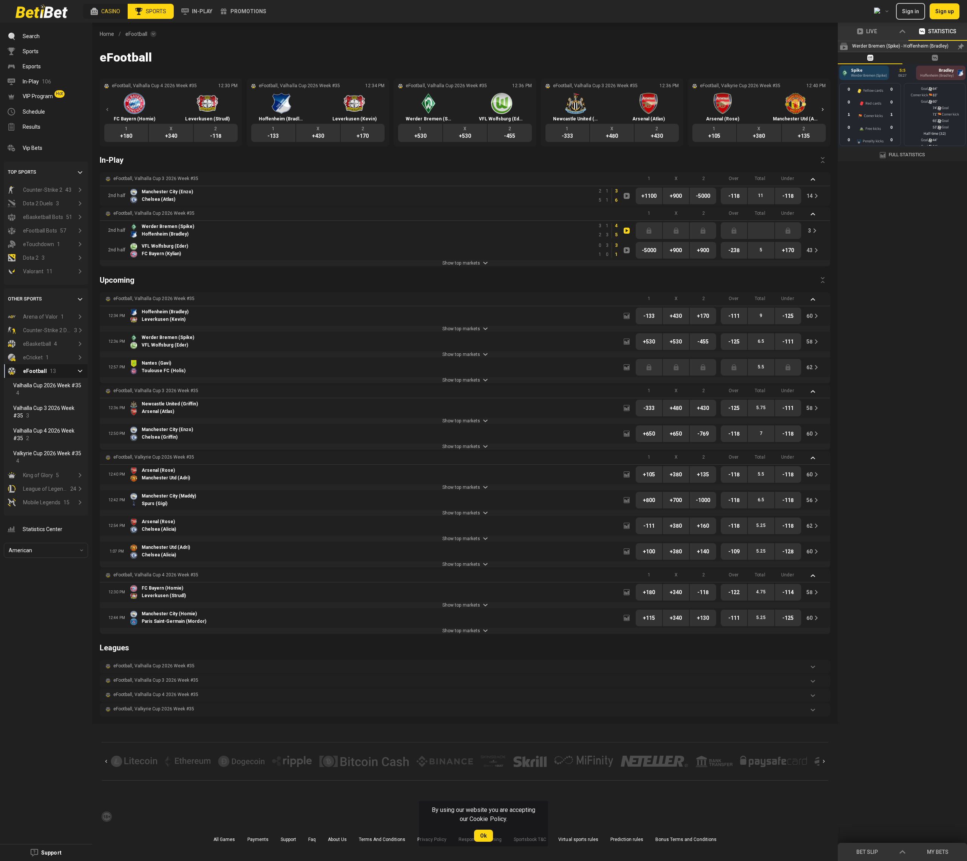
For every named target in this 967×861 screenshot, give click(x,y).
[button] (105, 11)
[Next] (822, 109)
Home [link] (107, 34)
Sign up (944, 11)
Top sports (22, 172)
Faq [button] (312, 839)
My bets (937, 852)
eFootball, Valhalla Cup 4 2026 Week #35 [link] (155, 575)
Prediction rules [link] (626, 839)
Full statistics (907, 154)
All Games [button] (224, 839)
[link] (41, 11)
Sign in (910, 11)
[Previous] (107, 109)
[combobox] (881, 11)
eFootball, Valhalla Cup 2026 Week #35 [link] (154, 213)
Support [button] (288, 839)
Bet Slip (867, 852)
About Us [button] (337, 839)
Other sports (25, 299)
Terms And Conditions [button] (382, 839)
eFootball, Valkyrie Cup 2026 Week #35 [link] (153, 457)
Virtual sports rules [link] (578, 839)
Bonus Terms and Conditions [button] (686, 839)
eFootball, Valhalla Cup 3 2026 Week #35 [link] (155, 178)
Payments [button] (258, 839)
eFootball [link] (136, 34)
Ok (483, 836)
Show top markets (461, 263)
